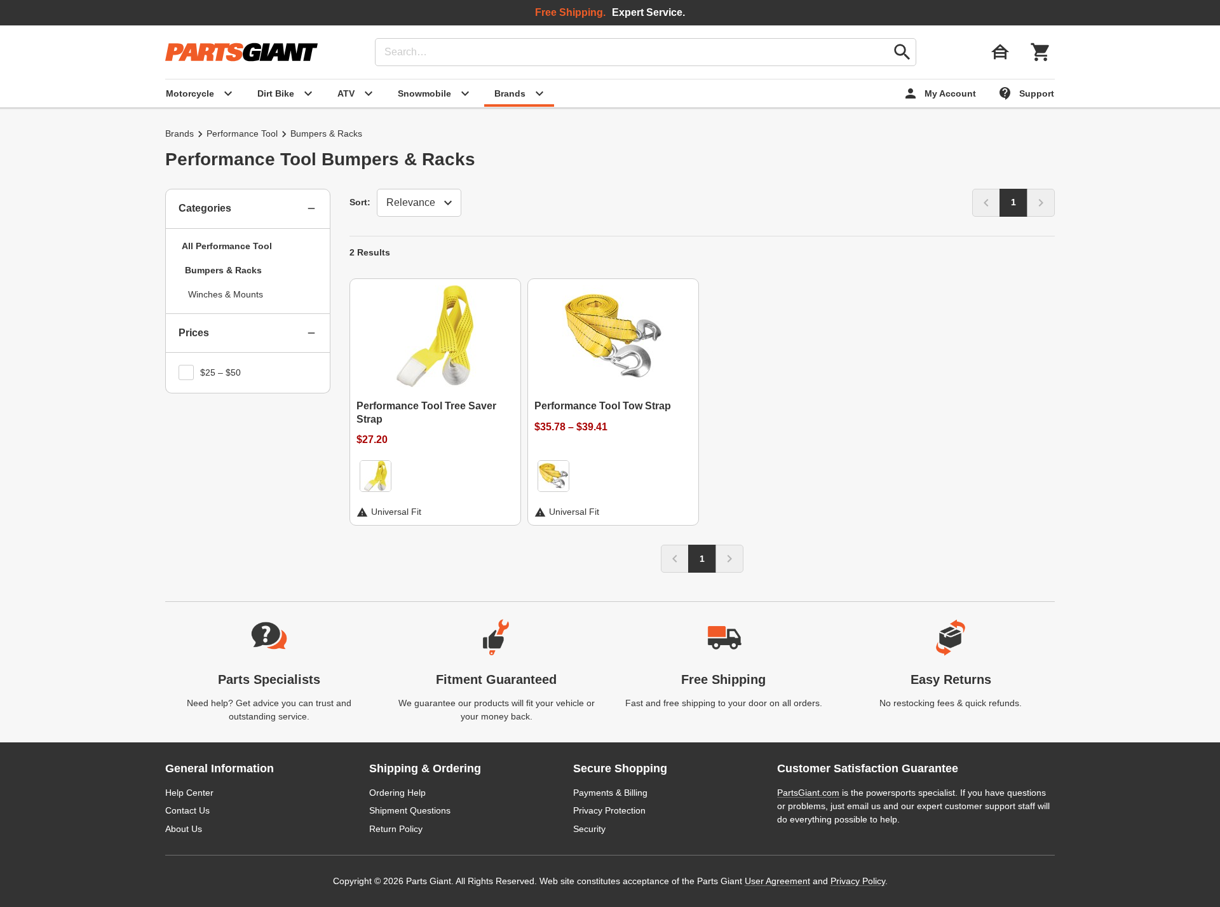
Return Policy (396, 829)
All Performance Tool (227, 246)
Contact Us (187, 810)
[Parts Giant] (241, 52)
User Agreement (777, 881)
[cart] (1041, 52)
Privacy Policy (857, 881)
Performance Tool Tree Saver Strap (426, 412)
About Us (183, 829)
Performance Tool (242, 133)
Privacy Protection (609, 810)
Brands (179, 133)
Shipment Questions (410, 810)
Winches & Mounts (225, 294)
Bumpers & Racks (223, 270)
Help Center (189, 793)
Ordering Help (397, 793)
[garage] (1000, 52)
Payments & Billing (610, 793)
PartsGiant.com (808, 793)
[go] (902, 52)
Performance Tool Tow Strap (602, 405)
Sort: (359, 202)
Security (589, 829)
